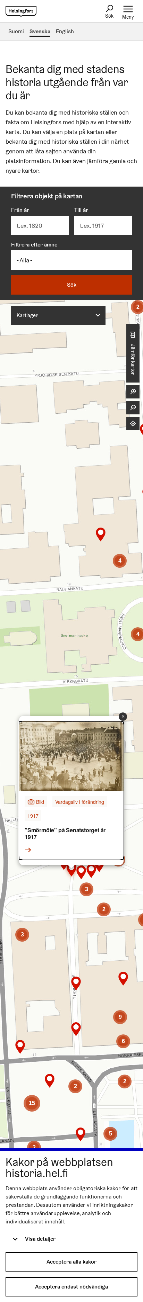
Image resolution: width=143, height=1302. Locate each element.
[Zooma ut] (133, 407)
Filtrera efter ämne (34, 244)
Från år (20, 210)
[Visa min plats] (133, 423)
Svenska (40, 31)
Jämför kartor (133, 359)
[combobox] (58, 315)
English (65, 31)
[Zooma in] (133, 391)
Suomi (16, 31)
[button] (34, 1148)
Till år (81, 210)
